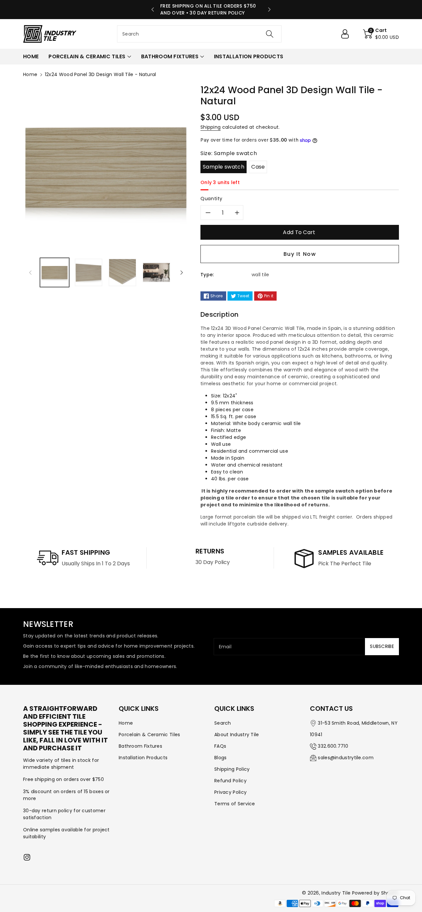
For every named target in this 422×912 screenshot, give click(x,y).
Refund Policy (230, 780)
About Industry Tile (236, 734)
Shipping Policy (232, 769)
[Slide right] (181, 272)
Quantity (211, 198)
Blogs (220, 757)
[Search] (269, 34)
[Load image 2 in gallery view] (88, 272)
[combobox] (199, 34)
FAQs (220, 746)
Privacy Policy (230, 792)
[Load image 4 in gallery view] (156, 272)
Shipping (210, 127)
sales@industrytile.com (346, 757)
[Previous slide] (152, 9)
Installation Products (143, 757)
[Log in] (347, 34)
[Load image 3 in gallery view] (122, 272)
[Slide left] (30, 272)
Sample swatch (223, 167)
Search (222, 723)
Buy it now (300, 254)
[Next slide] (269, 9)
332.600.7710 (333, 746)
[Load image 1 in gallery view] (54, 272)
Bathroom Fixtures (140, 746)
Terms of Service (234, 803)
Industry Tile (335, 893)
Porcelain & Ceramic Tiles (149, 734)
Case (258, 167)
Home (30, 74)
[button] (381, 34)
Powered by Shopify (375, 893)
